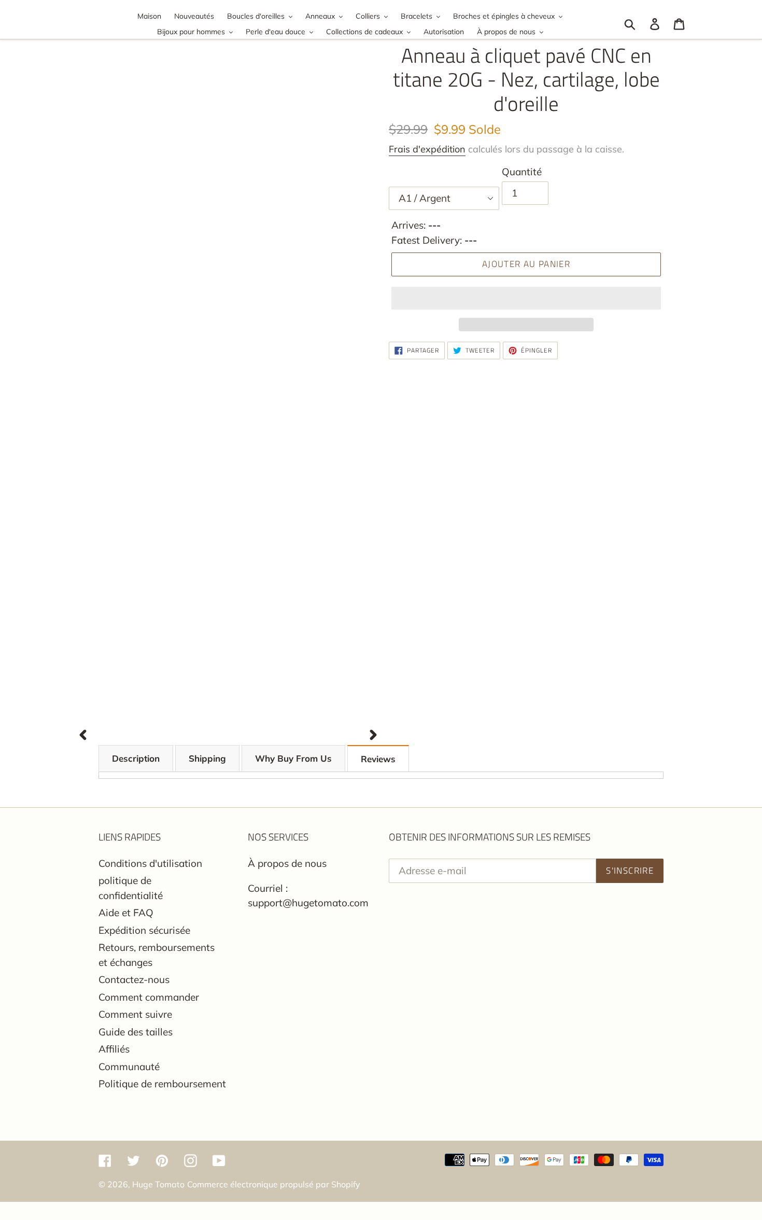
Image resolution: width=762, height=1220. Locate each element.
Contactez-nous (134, 979)
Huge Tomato (158, 1184)
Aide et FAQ (125, 912)
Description (136, 758)
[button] (526, 298)
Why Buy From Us (293, 758)
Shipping (207, 758)
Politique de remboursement (162, 1083)
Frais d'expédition (427, 149)
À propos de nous (287, 863)
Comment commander (148, 997)
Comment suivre (135, 1014)
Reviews (378, 758)
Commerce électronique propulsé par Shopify (273, 1184)
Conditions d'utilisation (150, 863)
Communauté (129, 1066)
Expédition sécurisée (144, 930)
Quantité (522, 171)
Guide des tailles (135, 1032)
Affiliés (114, 1049)
